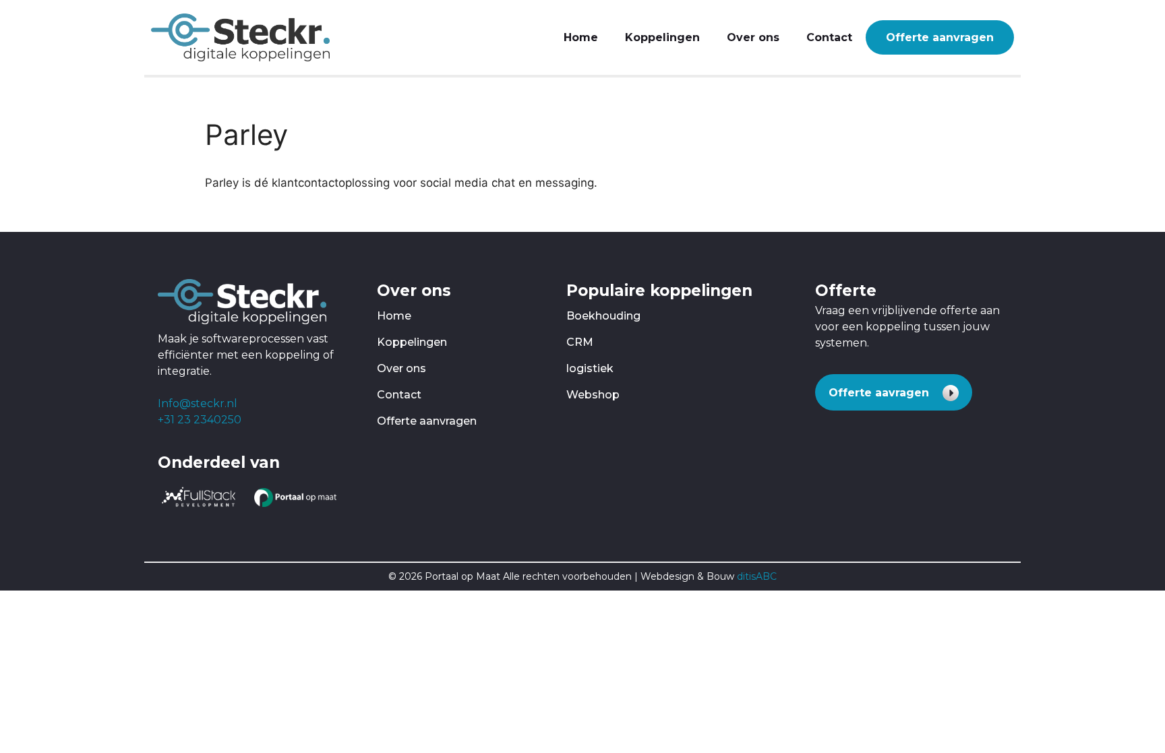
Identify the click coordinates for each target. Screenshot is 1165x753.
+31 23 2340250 (199, 419)
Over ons (753, 37)
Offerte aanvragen (940, 37)
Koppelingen (662, 37)
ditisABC (757, 576)
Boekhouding (603, 315)
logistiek (590, 368)
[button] (893, 392)
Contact (829, 37)
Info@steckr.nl (197, 403)
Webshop (593, 394)
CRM (579, 342)
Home (581, 37)
